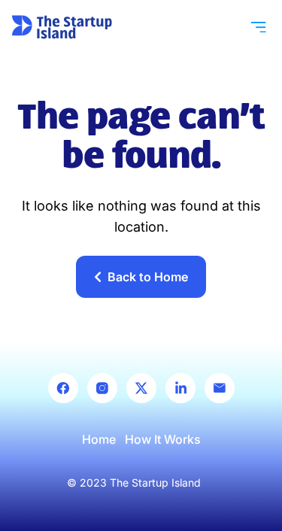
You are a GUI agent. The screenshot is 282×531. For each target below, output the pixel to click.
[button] (258, 27)
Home (99, 439)
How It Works (163, 439)
